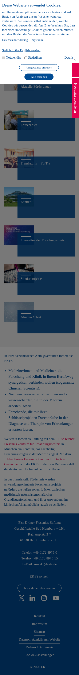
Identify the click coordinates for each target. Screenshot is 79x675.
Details (69, 57)
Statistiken (35, 57)
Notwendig (13, 57)
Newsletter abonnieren (75, 98)
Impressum (37, 40)
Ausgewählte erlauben (39, 67)
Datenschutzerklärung (15, 40)
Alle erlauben (39, 76)
